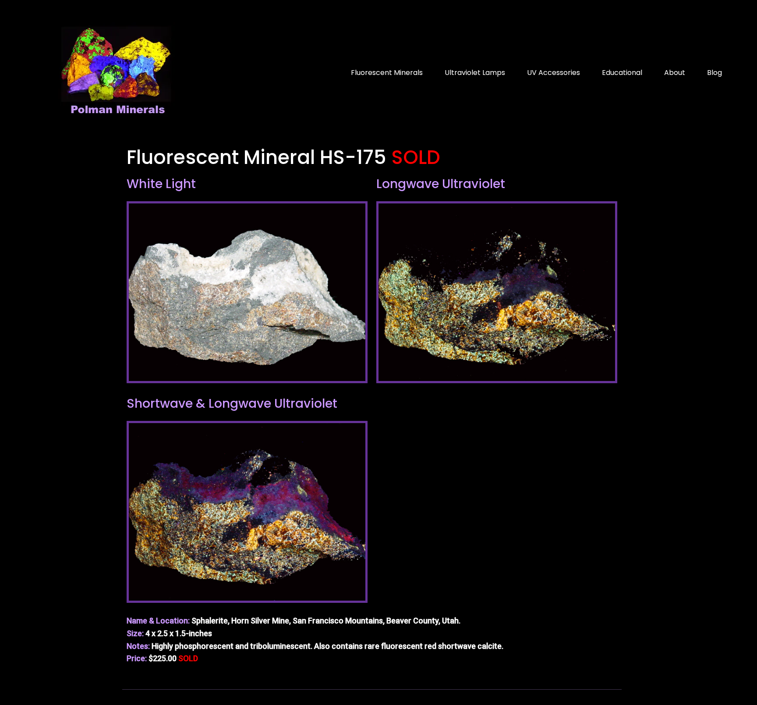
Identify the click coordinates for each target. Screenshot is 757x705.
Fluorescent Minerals (387, 73)
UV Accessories (553, 73)
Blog (714, 73)
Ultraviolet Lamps (475, 73)
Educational (622, 73)
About (674, 73)
